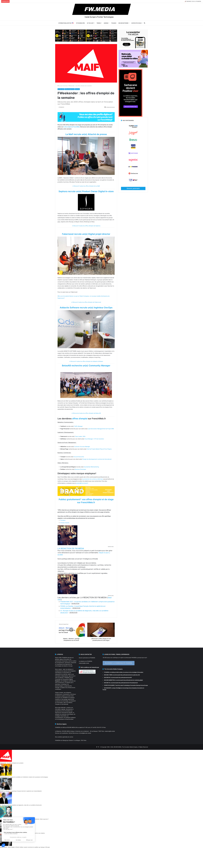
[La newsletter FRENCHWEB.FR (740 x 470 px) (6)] (133, 47)
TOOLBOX (113, 23)
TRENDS (99, 23)
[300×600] (130, 116)
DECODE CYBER (108, 674)
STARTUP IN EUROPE (109, 685)
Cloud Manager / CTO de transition (94, 439)
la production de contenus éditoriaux (92, 479)
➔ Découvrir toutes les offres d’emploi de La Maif (86, 186)
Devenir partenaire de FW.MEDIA (87, 657)
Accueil (60, 85)
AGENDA (106, 23)
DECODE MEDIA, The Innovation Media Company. (126, 747)
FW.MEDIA (64, 657)
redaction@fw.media (84, 663)
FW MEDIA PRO (81, 23)
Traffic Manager (78, 426)
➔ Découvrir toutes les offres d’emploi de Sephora (86, 226)
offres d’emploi (79, 418)
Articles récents (64, 522)
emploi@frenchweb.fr (82, 483)
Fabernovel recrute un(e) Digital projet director (86, 234)
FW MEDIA (106, 672)
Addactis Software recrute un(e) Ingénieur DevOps (86, 307)
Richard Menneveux (74, 733)
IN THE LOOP (90, 23)
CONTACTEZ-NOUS (136, 23)
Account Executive (79, 456)
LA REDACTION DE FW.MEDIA (71, 548)
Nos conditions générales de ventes (64, 737)
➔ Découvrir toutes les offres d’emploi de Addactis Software (86, 361)
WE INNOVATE (107, 688)
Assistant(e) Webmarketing (91, 467)
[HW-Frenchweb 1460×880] (133, 67)
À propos (62, 520)
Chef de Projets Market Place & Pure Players (99, 449)
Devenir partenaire (133, 188)
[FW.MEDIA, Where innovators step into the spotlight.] (101, 12)
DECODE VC (107, 682)
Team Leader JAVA (80, 436)
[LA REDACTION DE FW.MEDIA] (67, 544)
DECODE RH (107, 677)
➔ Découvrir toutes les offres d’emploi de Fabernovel (86, 302)
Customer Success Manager (82, 446)
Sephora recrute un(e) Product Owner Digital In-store (86, 191)
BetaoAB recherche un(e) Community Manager (86, 365)
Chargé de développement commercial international (96, 459)
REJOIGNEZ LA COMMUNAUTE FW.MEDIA (118, 663)
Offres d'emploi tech (69, 89)
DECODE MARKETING (109, 680)
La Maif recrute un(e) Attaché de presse (86, 134)
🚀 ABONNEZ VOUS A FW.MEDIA (193, 1)
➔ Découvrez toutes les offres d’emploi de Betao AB (86, 413)
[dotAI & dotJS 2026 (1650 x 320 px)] (86, 35)
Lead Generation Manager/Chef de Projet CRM (101, 428)
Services (65, 85)
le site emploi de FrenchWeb (71, 127)
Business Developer (80, 469)
